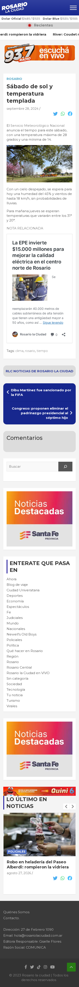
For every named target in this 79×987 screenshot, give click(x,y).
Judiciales (15, 618)
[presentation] (66, 807)
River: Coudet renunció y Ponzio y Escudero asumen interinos (35, 867)
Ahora (11, 579)
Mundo (13, 623)
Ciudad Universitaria (23, 590)
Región (12, 656)
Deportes (15, 596)
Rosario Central (19, 667)
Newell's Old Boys (21, 634)
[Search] (65, 466)
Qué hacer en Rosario (25, 651)
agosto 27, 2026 (19, 878)
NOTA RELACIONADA (25, 228)
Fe (9, 612)
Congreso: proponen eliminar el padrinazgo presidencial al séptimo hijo (40, 413)
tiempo (42, 351)
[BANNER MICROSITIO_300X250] (39, 494)
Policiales (14, 640)
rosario (30, 351)
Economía (15, 601)
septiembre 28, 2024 (22, 109)
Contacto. (11, 918)
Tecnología (16, 689)
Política (13, 645)
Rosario (14, 79)
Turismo (13, 700)
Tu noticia (15, 695)
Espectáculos (18, 607)
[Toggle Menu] (73, 8)
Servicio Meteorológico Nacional (38, 125)
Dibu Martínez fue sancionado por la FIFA (41, 392)
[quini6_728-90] (39, 789)
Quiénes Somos (16, 912)
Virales (12, 706)
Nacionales (16, 629)
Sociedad (14, 684)
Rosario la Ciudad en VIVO (28, 673)
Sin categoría (17, 678)
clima (19, 351)
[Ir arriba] (71, 967)
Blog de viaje (17, 584)
